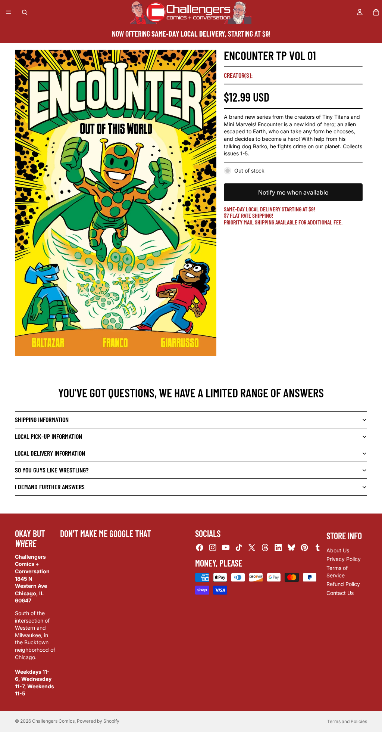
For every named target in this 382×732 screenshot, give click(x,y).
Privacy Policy (343, 559)
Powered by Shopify (98, 721)
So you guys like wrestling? (51, 470)
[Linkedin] (278, 547)
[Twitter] (251, 547)
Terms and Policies (347, 721)
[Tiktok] (238, 547)
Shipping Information (42, 419)
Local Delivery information (50, 453)
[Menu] (8, 12)
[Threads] (265, 547)
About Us (337, 550)
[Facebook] (199, 547)
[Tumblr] (317, 547)
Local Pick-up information (48, 436)
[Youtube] (225, 547)
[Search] (24, 12)
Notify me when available (293, 192)
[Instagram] (212, 547)
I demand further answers (50, 487)
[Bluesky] (291, 547)
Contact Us (340, 593)
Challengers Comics (53, 721)
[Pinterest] (304, 547)
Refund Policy (343, 584)
